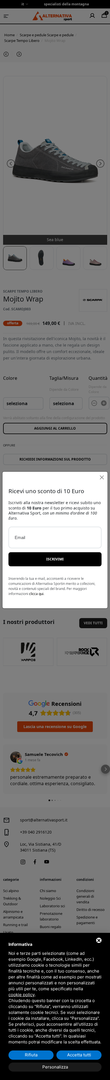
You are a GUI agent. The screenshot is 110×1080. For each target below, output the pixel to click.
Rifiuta (31, 1054)
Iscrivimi (55, 559)
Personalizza (55, 1067)
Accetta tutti (79, 1054)
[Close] (102, 478)
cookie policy (21, 994)
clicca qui (36, 593)
